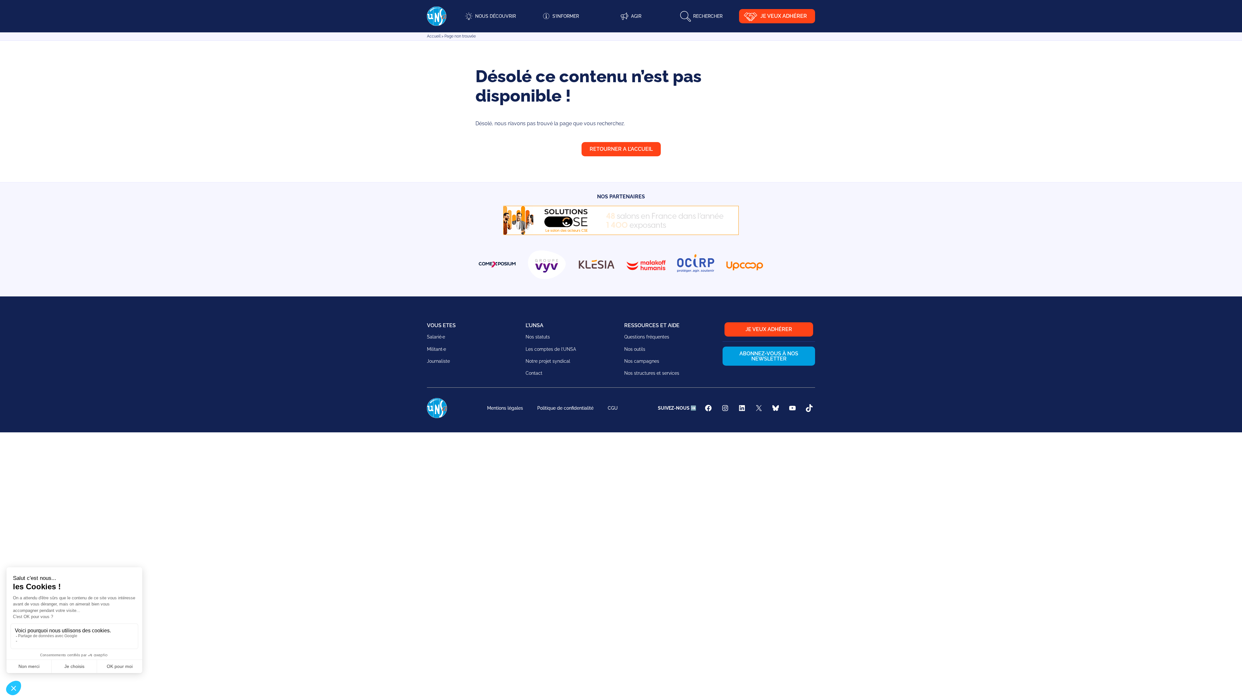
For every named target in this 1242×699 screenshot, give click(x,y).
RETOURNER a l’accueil (621, 149)
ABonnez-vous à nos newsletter (768, 356)
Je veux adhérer (783, 16)
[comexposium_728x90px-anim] (621, 233)
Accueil (434, 36)
